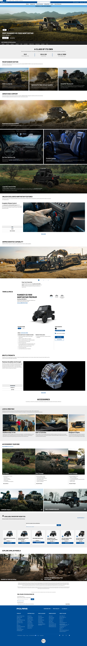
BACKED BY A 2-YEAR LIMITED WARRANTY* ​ (43, 6)
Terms (38, 635)
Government (21, 0)
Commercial (16, 0)
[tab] (51, 296)
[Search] (49, 2)
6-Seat (23, 328)
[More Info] (10, 35)
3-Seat (19, 328)
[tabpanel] (43, 322)
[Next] (84, 425)
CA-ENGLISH (64, 608)
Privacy (27, 635)
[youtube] (69, 635)
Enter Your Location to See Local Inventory (33, 523)
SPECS (47, 44)
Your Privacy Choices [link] (32, 635)
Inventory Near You (38, 542)
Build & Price (5, 37)
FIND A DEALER (37, 44)
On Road (10, 0)
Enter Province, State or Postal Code (23, 597)
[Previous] (3, 425)
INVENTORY (42, 44)
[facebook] (59, 635)
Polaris (1, 0)
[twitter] (66, 635)
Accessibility (42, 635)
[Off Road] (4, 2)
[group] (18, 425)
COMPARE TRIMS (31, 44)
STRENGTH (17, 44)
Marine (13, 0)
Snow (7, 0)
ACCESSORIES (26, 44)
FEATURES (7, 44)
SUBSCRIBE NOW (47, 608)
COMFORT (3, 44)
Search (59, 525)
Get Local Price (59, 339)
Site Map (24, 635)
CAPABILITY (12, 44)
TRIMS (21, 44)
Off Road (4, 0)
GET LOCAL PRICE (12, 37)
